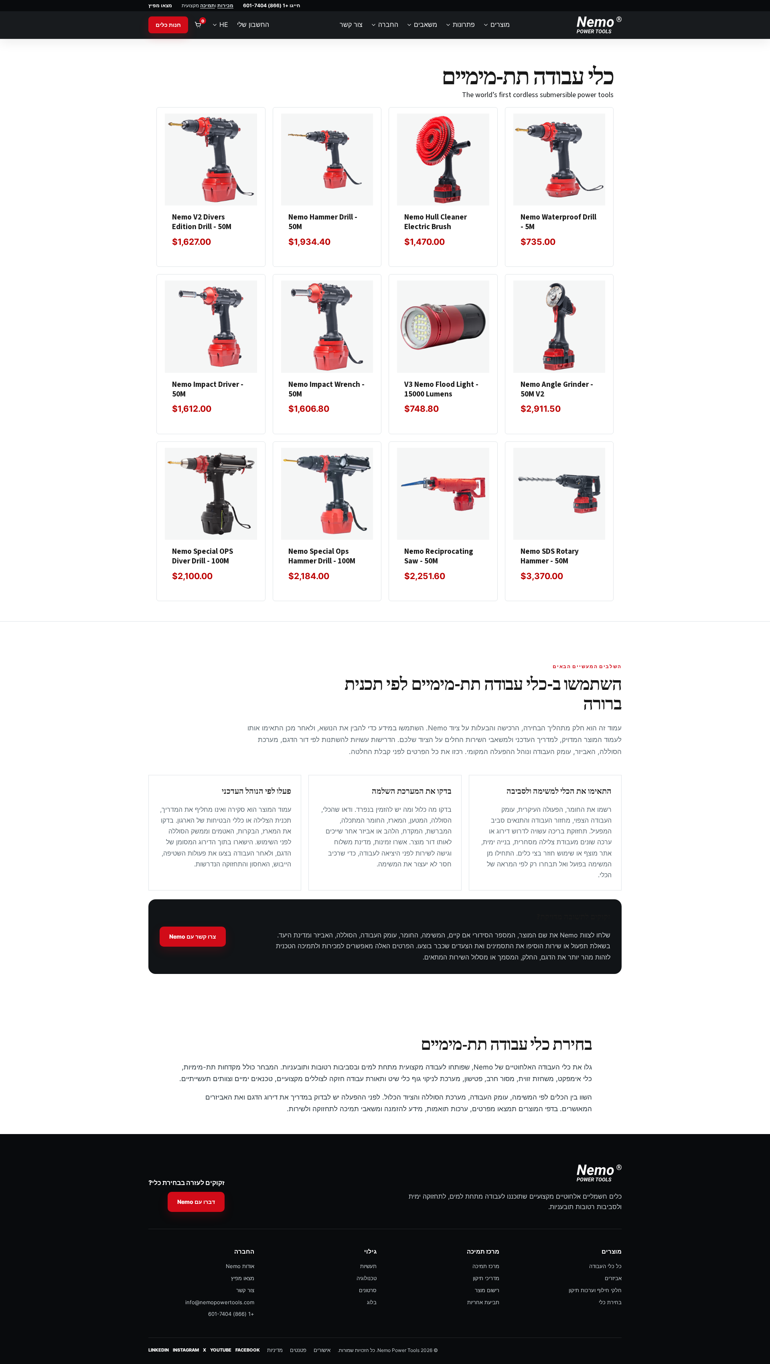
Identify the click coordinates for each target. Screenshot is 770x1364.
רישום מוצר (487, 1290)
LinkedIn (158, 1350)
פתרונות (464, 24)
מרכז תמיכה (485, 1266)
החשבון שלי (253, 24)
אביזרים (613, 1278)
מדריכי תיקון (486, 1278)
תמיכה (207, 5)
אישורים (322, 1350)
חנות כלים (168, 24)
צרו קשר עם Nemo (192, 936)
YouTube (220, 1350)
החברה (388, 24)
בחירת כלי (610, 1302)
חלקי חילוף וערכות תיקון (595, 1290)
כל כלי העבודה (605, 1266)
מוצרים (500, 24)
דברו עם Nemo (196, 1201)
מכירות (225, 5)
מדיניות (275, 1350)
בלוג (372, 1302)
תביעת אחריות (483, 1302)
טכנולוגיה (367, 1278)
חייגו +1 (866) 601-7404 (271, 5)
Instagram (186, 1350)
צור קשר (351, 24)
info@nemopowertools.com (219, 1302)
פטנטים (298, 1350)
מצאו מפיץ (160, 5)
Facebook (247, 1350)
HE (223, 24)
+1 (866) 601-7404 (231, 1314)
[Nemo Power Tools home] (599, 24)
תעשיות (368, 1266)
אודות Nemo (240, 1266)
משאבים (425, 24)
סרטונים (368, 1290)
